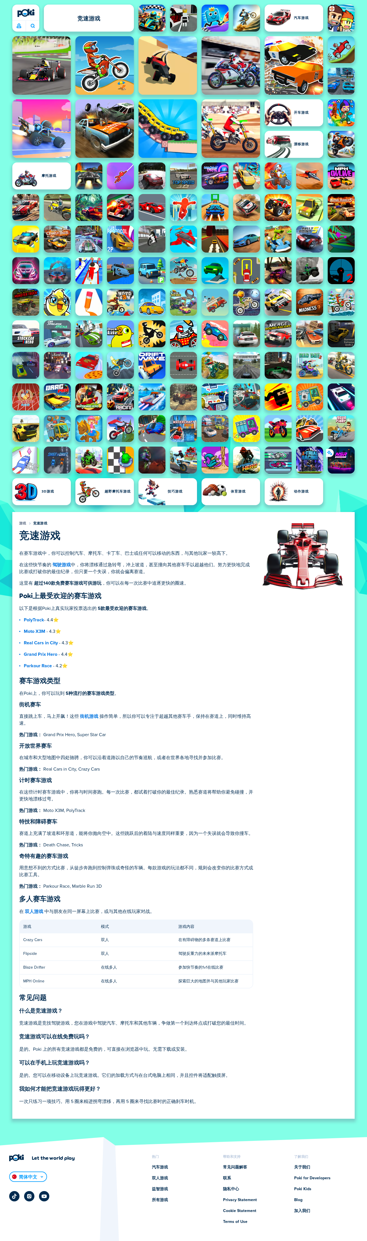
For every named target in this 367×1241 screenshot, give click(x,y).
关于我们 (302, 1167)
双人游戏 (34, 911)
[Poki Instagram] (29, 1196)
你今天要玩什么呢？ (32, 26)
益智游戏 (160, 1189)
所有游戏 (160, 1200)
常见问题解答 (235, 1167)
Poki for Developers (312, 1178)
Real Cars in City (41, 643)
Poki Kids (302, 1189)
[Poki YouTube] (44, 1196)
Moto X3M (34, 631)
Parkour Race (38, 666)
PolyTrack (34, 620)
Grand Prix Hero (40, 654)
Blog (298, 1200)
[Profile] (19, 26)
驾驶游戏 (61, 565)
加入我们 (302, 1211)
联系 (227, 1178)
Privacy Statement (240, 1200)
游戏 (22, 523)
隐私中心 (231, 1189)
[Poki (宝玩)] (25, 13)
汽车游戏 (160, 1167)
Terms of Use (235, 1222)
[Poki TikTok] (14, 1196)
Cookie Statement (239, 1211)
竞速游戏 (40, 523)
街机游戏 (89, 716)
